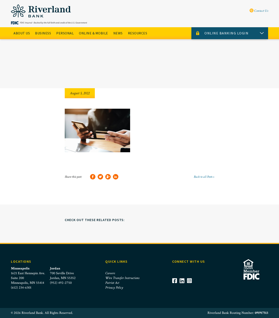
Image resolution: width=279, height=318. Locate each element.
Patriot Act (112, 283)
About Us (22, 33)
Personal (65, 33)
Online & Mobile (93, 33)
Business (43, 33)
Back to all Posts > (204, 177)
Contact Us (260, 11)
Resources (137, 33)
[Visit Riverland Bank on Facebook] (176, 286)
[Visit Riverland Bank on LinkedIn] (183, 286)
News (118, 33)
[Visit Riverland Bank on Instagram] (190, 286)
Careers (110, 273)
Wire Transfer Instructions (122, 278)
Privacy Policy (114, 287)
